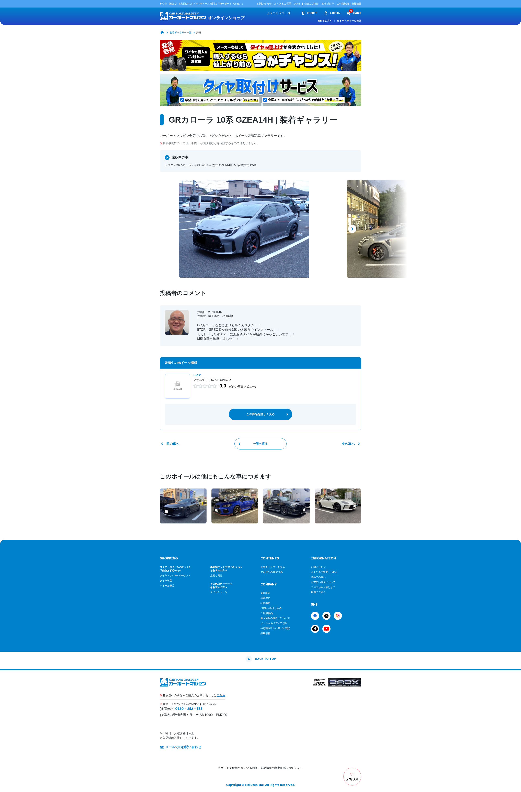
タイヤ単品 (166, 580)
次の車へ (348, 443)
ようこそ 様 (278, 13)
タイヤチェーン (218, 592)
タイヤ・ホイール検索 (349, 20)
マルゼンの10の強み (271, 572)
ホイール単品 (167, 585)
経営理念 (265, 598)
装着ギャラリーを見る (272, 567)
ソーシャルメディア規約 (273, 623)
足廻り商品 (216, 575)
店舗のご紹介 (311, 3)
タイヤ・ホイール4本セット (175, 575)
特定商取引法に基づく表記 (275, 628)
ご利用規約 (343, 3)
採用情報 (265, 633)
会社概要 (356, 3)
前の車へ (172, 443)
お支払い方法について (323, 582)
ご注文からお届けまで (323, 587)
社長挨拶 (265, 603)
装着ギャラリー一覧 (181, 32)
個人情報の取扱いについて (275, 618)
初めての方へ (324, 20)
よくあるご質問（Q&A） (287, 3)
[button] (169, 229)
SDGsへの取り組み (271, 608)
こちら (221, 695)
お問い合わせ (264, 3)
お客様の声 (328, 3)
